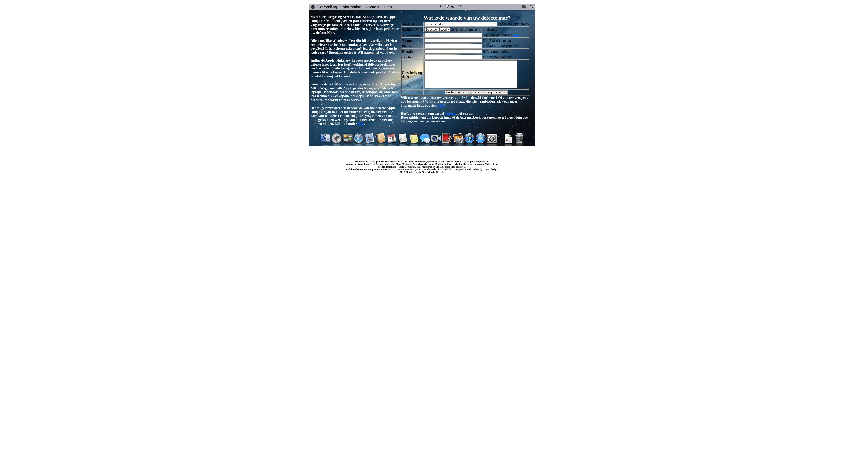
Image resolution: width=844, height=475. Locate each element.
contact (450, 113)
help (361, 124)
